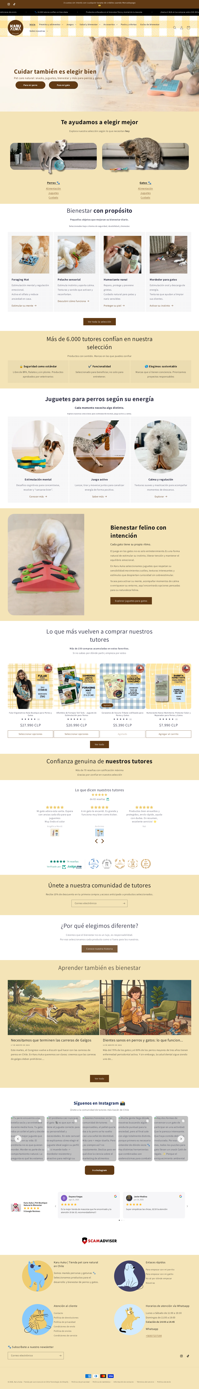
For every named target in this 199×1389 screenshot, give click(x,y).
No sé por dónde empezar (159, 1278)
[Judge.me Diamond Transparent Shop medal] (94, 864)
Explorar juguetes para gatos (131, 600)
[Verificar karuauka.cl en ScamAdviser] (99, 1242)
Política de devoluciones (66, 1317)
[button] (50, 24)
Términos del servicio (145, 1382)
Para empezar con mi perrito (160, 1269)
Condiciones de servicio (65, 1335)
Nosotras (150, 1282)
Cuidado (53, 197)
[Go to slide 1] (119, 1220)
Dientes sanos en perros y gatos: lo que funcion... (143, 1040)
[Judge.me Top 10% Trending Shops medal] (146, 864)
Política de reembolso (102, 1382)
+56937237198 (154, 1335)
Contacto (58, 1313)
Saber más (98, 496)
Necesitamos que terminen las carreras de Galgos (51, 1040)
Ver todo (99, 744)
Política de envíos (63, 1331)
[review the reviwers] (115, 1196)
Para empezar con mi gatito (160, 1273)
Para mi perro (30, 85)
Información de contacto (123, 1382)
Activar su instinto (160, 305)
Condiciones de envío (64, 1326)
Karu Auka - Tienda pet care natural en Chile (32, 1382)
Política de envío (164, 1382)
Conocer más (36, 496)
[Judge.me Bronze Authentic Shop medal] (120, 864)
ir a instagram (99, 1170)
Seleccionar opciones (30, 733)
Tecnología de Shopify (59, 1382)
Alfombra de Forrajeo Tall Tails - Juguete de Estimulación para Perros (76, 714)
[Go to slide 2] (121, 1220)
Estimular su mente (22, 305)
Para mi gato (63, 85)
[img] (99, 795)
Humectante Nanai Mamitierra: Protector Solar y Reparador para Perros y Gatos (168, 714)
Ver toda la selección (99, 321)
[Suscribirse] (123, 903)
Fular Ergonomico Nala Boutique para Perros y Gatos (30, 714)
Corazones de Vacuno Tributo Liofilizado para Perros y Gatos (122, 714)
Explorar (159, 496)
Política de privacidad (64, 1322)
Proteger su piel (112, 305)
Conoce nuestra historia (99, 948)
